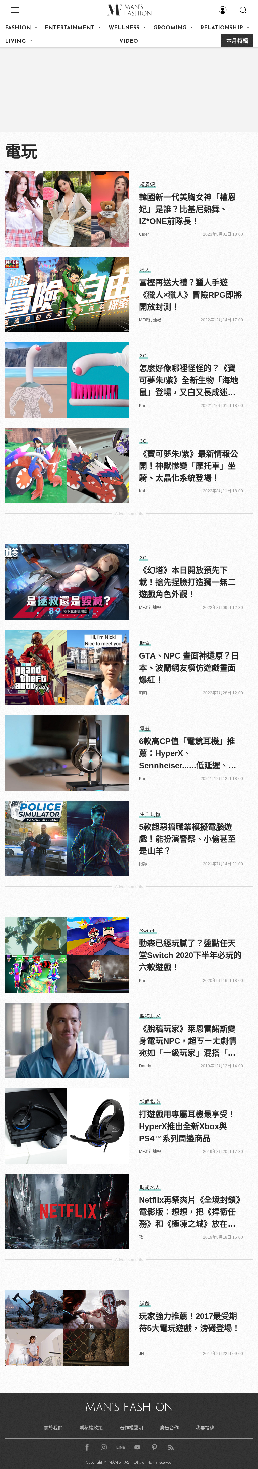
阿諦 (143, 864)
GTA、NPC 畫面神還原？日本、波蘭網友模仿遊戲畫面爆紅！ (189, 667)
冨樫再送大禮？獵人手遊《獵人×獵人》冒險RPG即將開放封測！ (190, 294)
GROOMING (169, 28)
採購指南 (150, 1101)
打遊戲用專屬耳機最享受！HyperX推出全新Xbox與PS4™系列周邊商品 (187, 1126)
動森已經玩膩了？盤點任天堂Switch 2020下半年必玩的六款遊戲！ (190, 955)
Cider (144, 234)
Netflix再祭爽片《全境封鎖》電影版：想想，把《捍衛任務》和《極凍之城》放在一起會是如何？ (189, 1212)
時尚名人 (150, 1187)
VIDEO (128, 41)
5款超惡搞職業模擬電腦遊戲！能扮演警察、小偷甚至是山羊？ (187, 838)
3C (143, 355)
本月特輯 (237, 41)
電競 (145, 728)
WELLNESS (124, 28)
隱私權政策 (91, 1427)
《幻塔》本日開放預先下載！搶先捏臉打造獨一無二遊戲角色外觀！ (187, 582)
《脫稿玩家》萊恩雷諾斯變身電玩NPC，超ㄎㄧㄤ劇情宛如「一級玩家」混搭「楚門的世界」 (187, 1041)
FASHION (18, 28)
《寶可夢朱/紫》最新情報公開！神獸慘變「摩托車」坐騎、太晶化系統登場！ (188, 465)
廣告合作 (169, 1427)
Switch (148, 930)
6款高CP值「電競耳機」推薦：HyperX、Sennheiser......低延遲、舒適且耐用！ (187, 754)
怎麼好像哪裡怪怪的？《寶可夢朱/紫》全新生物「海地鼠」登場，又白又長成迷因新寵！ (188, 381)
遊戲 (145, 1303)
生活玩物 (150, 814)
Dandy (145, 1066)
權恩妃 (147, 184)
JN (141, 1353)
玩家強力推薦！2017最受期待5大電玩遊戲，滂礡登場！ (189, 1322)
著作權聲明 (131, 1427)
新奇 (145, 643)
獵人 (145, 270)
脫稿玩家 (150, 1016)
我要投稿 (205, 1427)
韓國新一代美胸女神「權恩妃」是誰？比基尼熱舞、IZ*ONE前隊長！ (187, 209)
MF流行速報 (150, 320)
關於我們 (53, 1427)
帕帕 (143, 693)
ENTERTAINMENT (69, 28)
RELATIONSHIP (221, 28)
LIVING (15, 41)
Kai (142, 405)
